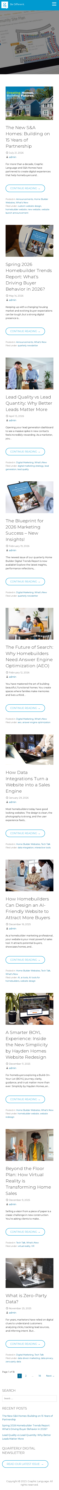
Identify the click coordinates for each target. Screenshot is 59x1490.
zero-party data (13, 1361)
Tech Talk (45, 844)
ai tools (24, 977)
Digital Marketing (25, 462)
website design (28, 981)
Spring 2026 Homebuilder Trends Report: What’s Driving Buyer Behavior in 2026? (29, 277)
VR (32, 1246)
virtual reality (24, 1246)
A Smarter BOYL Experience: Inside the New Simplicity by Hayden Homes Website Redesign (27, 1045)
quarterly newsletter (28, 345)
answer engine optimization (36, 722)
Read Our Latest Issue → (25, 1464)
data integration (26, 847)
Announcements (24, 199)
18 (40, 1375)
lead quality (23, 469)
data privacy (47, 1358)
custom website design (29, 206)
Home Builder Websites (28, 844)
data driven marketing (29, 1358)
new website (34, 209)
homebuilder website (16, 209)
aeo (19, 722)
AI (19, 977)
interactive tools (43, 847)
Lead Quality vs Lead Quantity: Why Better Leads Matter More (29, 403)
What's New (22, 202)
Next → (50, 1375)
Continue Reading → (25, 188)
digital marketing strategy (31, 466)
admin (12, 157)
